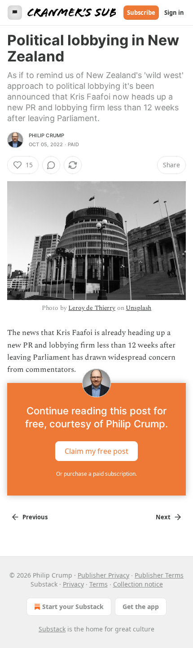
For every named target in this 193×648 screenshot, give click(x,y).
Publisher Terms (159, 575)
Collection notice (138, 584)
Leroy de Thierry (91, 308)
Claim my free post (96, 451)
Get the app (141, 606)
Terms (98, 584)
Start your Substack (73, 606)
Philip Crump (46, 135)
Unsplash (138, 308)
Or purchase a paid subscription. (96, 474)
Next (163, 517)
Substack (52, 629)
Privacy (73, 584)
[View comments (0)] (51, 165)
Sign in (174, 13)
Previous (35, 517)
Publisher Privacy (103, 575)
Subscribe (141, 13)
